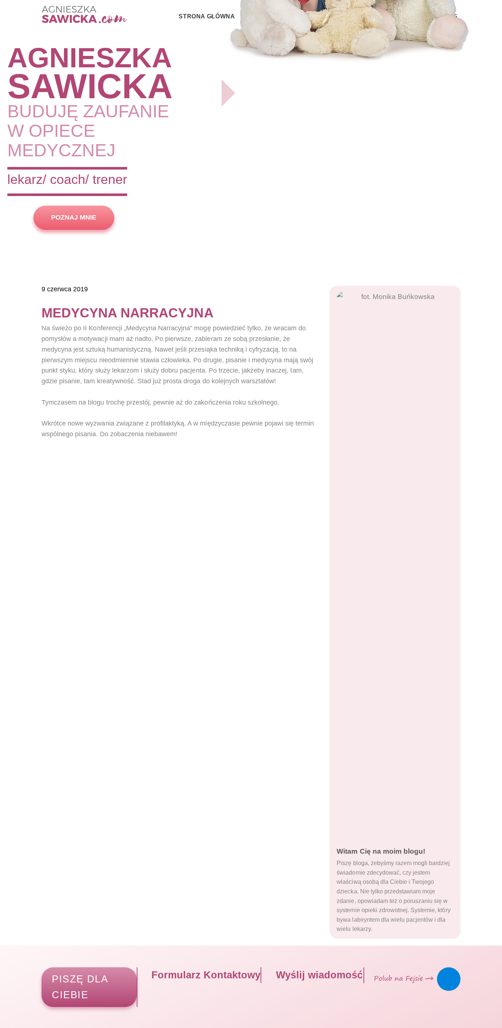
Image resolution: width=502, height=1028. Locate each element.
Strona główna (207, 16)
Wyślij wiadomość (318, 975)
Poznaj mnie (73, 217)
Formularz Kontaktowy (204, 975)
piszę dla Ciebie (80, 987)
